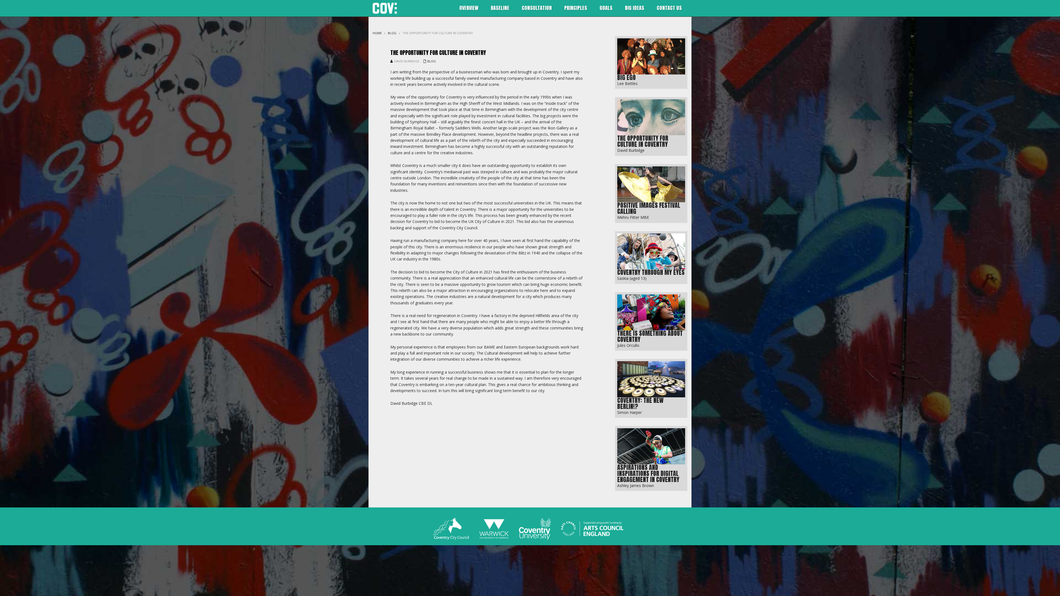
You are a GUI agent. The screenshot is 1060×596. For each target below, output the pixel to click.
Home (377, 33)
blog (392, 33)
